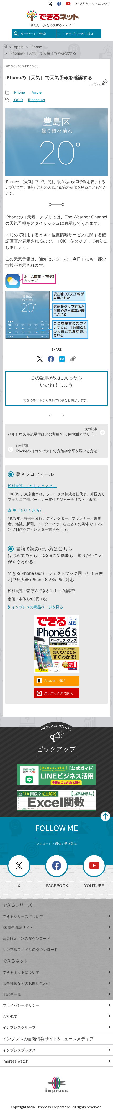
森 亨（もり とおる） (25, 510)
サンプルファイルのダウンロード (30, 949)
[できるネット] (5, 47)
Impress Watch (15, 1061)
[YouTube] (68, 3)
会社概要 (10, 1016)
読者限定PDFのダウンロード (26, 938)
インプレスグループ (19, 1027)
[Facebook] (59, 3)
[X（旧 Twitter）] (50, 4)
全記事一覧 (12, 994)
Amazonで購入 (55, 681)
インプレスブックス (19, 1050)
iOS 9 (18, 100)
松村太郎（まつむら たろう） (32, 486)
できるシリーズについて (23, 916)
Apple (19, 47)
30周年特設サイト (18, 927)
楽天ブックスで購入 (58, 693)
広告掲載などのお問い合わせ (26, 983)
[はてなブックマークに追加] (62, 359)
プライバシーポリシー (21, 1005)
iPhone (36, 47)
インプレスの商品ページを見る (37, 607)
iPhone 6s (36, 100)
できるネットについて (94, 4)
